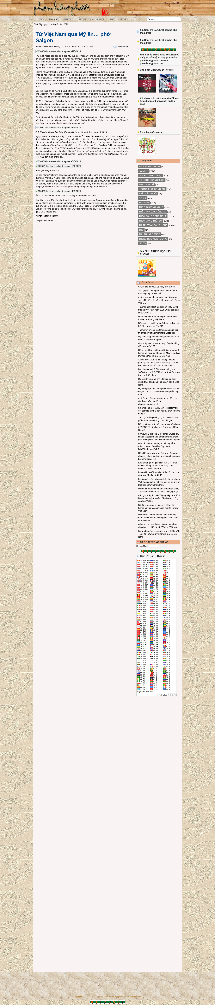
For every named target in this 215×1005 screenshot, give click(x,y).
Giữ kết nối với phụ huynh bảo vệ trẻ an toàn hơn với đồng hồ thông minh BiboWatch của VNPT (157, 446)
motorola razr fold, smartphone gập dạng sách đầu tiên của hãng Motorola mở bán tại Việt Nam (159, 300)
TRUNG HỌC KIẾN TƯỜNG (153, 239)
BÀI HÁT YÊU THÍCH (149, 166)
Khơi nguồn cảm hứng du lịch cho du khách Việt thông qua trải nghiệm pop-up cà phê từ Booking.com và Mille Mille (159, 482)
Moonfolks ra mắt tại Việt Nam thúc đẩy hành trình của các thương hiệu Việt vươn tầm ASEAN (158, 517)
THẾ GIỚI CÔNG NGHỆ (151, 207)
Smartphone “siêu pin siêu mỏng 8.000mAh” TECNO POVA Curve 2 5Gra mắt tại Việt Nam (159, 534)
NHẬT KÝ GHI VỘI (148, 193)
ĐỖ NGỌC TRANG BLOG (152, 180)
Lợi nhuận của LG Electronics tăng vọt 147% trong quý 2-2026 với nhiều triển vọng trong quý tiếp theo (159, 372)
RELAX (142, 198)
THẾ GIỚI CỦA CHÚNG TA (91, 19)
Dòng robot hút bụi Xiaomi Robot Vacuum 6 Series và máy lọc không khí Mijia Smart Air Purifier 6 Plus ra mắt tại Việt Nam (159, 353)
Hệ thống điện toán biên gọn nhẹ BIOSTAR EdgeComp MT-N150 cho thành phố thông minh (158, 391)
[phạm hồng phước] (63, 15)
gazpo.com (136, 997)
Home (167, 3)
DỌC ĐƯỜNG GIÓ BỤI (76, 47)
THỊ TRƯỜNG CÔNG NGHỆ (153, 225)
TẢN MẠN (54, 19)
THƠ (112, 19)
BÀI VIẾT (68, 19)
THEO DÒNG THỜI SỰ (150, 220)
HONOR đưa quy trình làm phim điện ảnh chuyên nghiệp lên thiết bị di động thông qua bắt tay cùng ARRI (159, 456)
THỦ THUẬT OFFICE (149, 234)
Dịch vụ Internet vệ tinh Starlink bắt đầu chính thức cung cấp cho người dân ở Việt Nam (158, 382)
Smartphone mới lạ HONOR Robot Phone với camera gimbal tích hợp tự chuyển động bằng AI (159, 411)
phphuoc (47, 47)
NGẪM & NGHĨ (146, 184)
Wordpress (118, 997)
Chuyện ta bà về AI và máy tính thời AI (156, 286)
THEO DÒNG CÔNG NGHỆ (153, 216)
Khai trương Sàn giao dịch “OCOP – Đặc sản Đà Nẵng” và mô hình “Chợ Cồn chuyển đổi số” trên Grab (157, 465)
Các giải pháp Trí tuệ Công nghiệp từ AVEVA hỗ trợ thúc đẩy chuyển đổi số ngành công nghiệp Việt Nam (159, 498)
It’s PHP (176, 3)
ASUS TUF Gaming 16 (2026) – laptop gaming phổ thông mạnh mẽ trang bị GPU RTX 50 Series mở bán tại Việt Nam (158, 362)
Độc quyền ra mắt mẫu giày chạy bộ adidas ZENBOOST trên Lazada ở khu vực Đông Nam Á (159, 427)
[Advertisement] (158, 722)
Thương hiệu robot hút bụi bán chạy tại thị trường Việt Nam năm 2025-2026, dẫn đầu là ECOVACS (158, 310)
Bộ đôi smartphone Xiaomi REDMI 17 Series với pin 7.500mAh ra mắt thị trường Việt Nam (158, 508)
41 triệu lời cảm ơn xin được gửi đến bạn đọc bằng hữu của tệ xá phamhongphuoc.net (157, 401)
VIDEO (142, 243)
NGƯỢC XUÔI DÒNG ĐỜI (152, 189)
